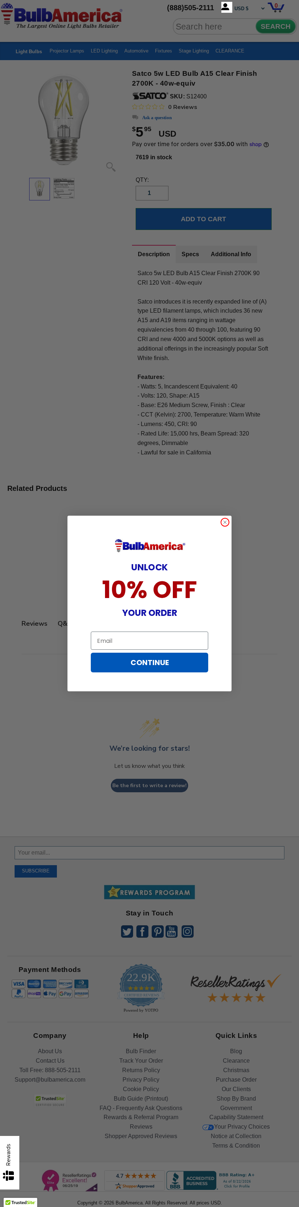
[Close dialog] (225, 522)
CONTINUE (150, 662)
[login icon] (226, 7)
